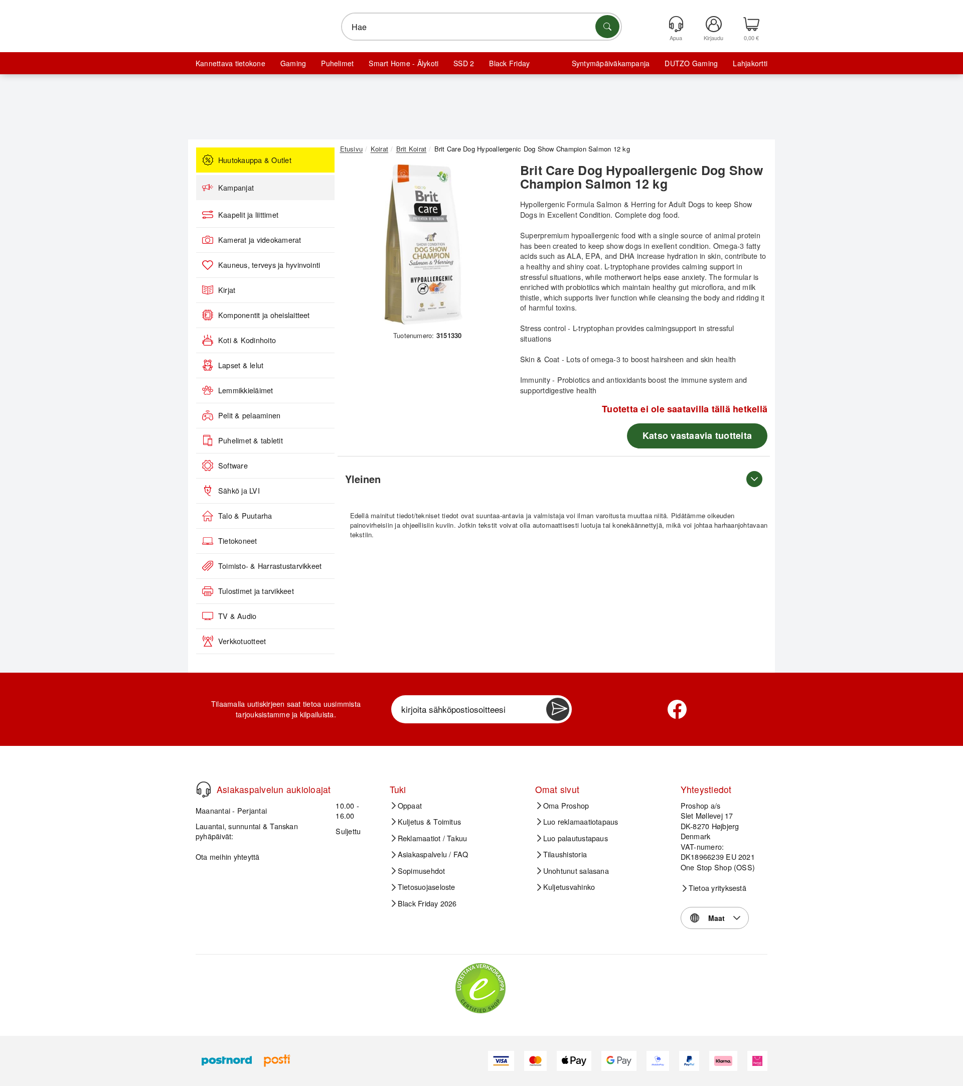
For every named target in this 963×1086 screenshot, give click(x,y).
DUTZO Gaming (691, 63)
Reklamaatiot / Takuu (432, 838)
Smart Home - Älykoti (403, 63)
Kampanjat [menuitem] (236, 188)
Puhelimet (337, 63)
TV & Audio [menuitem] (237, 616)
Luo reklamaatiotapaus (580, 822)
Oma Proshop (566, 806)
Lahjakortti (750, 63)
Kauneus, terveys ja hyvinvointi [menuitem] (269, 265)
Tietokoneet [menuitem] (237, 541)
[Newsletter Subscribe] (557, 709)
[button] (424, 245)
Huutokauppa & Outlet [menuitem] (254, 160)
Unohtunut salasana (576, 871)
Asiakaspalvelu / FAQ (433, 854)
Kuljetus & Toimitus (429, 822)
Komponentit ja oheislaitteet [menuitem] (264, 315)
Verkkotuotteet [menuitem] (242, 641)
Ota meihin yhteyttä (228, 856)
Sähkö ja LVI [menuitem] (239, 491)
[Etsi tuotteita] (607, 26)
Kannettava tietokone (230, 63)
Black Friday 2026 (427, 903)
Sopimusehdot (421, 871)
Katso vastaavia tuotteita (697, 435)
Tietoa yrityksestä (717, 888)
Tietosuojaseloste (426, 887)
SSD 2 (463, 63)
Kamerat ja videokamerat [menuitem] (259, 240)
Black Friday (509, 63)
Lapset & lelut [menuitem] (240, 365)
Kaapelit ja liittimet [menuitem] (248, 215)
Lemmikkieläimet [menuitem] (245, 390)
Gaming (293, 63)
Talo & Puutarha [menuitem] (245, 516)
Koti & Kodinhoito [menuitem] (247, 340)
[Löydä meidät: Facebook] (677, 709)
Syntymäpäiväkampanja (611, 63)
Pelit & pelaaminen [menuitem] (249, 415)
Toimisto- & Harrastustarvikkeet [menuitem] (270, 566)
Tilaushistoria (565, 854)
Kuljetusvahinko (569, 887)
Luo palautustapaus (575, 838)
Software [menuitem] (233, 465)
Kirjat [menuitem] (226, 290)
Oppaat (410, 806)
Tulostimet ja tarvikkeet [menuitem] (256, 591)
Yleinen (363, 479)
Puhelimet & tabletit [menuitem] (250, 440)
